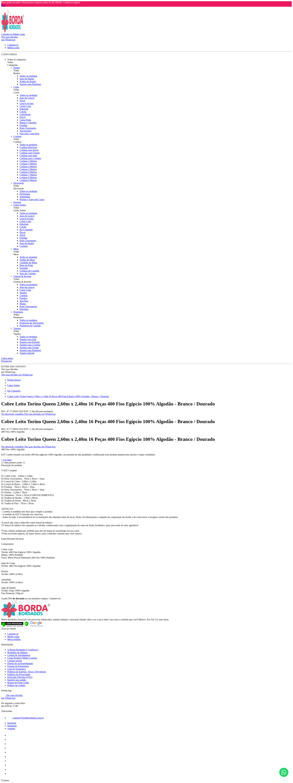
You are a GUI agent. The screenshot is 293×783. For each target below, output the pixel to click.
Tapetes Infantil (27, 353)
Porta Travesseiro (28, 128)
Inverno (17, 202)
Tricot (22, 100)
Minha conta (13, 636)
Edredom (24, 109)
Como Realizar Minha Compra (22, 658)
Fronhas (23, 125)
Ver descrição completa (12, 414)
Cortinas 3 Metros (28, 163)
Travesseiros (25, 131)
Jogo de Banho (27, 78)
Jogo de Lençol (27, 98)
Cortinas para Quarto (30, 153)
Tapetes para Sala (28, 339)
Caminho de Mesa (28, 262)
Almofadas (25, 196)
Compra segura (14, 660)
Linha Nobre (19, 205)
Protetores (18, 312)
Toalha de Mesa (27, 260)
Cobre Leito (25, 106)
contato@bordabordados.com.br (28, 718)
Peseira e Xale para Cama (32, 199)
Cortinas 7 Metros (28, 174)
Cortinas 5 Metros (28, 169)
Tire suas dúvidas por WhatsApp (17, 374)
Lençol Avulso (27, 103)
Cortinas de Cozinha (29, 270)
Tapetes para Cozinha (30, 345)
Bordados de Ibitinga (17, 652)
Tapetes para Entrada (30, 342)
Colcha (23, 111)
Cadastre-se (12, 634)
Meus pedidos (14, 639)
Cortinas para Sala (28, 155)
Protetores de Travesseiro (32, 323)
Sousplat (24, 268)
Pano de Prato (26, 265)
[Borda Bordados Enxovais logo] (12, 31)
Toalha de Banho (28, 81)
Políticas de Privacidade (18, 674)
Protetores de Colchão (30, 325)
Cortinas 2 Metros (28, 161)
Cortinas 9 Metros (28, 180)
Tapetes (23, 292)
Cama (16, 87)
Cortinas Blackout (28, 147)
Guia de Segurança (16, 669)
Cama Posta (25, 120)
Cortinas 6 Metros (28, 172)
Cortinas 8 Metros (28, 177)
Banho (16, 67)
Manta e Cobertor (28, 122)
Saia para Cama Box (29, 133)
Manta (23, 303)
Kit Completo (26, 229)
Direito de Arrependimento (20, 663)
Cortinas (17, 136)
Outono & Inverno (22, 276)
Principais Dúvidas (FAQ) (20, 677)
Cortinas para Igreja (29, 150)
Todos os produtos (28, 76)
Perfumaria (25, 194)
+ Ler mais (6, 459)
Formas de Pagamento (18, 666)
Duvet (22, 117)
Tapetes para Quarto (29, 347)
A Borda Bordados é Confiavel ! (23, 649)
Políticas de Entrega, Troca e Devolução (26, 671)
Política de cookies (16, 685)
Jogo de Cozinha (28, 273)
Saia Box (24, 301)
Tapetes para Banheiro (30, 84)
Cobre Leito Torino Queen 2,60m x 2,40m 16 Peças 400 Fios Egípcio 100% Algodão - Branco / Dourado (58, 396)
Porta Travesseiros (28, 306)
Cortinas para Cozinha (30, 158)
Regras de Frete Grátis (18, 682)
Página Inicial (13, 380)
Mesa (16, 249)
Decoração (18, 183)
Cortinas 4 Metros (28, 166)
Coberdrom (25, 114)
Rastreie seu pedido (16, 680)
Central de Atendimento (18, 655)
